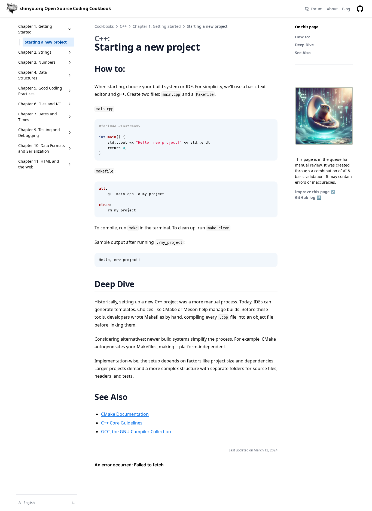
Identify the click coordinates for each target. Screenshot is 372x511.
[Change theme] (73, 503)
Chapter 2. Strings (34, 52)
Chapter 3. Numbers (37, 62)
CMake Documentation (125, 414)
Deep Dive (304, 44)
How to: (302, 36)
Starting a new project (46, 42)
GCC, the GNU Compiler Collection (136, 432)
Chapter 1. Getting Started (35, 29)
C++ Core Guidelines (121, 423)
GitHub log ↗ (308, 197)
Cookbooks (104, 26)
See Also (303, 52)
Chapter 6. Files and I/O (40, 103)
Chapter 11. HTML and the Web (38, 164)
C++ (123, 26)
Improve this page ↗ (315, 191)
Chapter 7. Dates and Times (37, 116)
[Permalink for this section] (132, 68)
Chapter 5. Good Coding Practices (40, 90)
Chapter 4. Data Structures (32, 75)
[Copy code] (270, 126)
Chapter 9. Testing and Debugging (39, 132)
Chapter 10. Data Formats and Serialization (41, 148)
